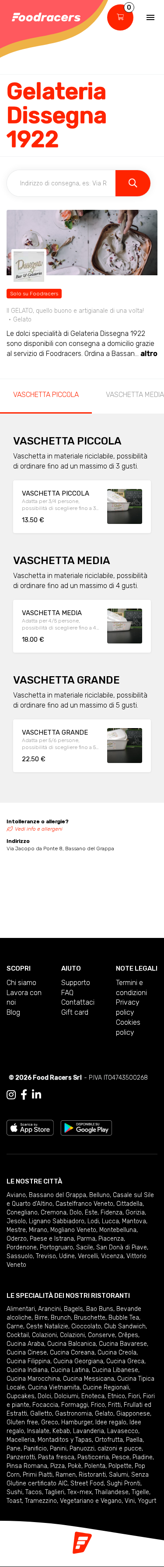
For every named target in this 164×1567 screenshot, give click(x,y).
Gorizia (135, 1212)
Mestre (16, 1230)
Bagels (73, 1309)
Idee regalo (110, 1422)
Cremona (53, 1212)
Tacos (33, 1492)
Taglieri (54, 1492)
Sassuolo (20, 1256)
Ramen (66, 1474)
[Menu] (150, 17)
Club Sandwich (125, 1326)
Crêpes (128, 1335)
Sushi (14, 1492)
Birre (41, 1317)
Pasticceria (93, 1457)
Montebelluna (117, 1230)
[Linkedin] (36, 1095)
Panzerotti (21, 1457)
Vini (130, 1501)
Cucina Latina (70, 1370)
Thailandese (112, 1492)
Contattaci (77, 1002)
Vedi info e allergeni (39, 829)
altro (148, 353)
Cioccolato (86, 1326)
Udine (67, 1256)
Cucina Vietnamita (54, 1387)
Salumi (118, 1474)
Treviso (46, 1256)
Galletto (41, 1413)
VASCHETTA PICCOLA (46, 394)
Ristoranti (92, 1474)
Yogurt (147, 1501)
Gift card (74, 1012)
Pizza (57, 1466)
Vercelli (88, 1256)
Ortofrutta (109, 1440)
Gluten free (22, 1422)
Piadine (143, 1457)
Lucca (110, 1221)
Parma (86, 1238)
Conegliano (22, 1212)
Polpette (120, 1466)
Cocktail (18, 1335)
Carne (15, 1326)
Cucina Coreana (72, 1352)
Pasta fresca (56, 1457)
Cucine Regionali (106, 1387)
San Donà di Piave (121, 1247)
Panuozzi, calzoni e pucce (106, 1448)
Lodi (93, 1221)
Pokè (74, 1466)
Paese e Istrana (52, 1238)
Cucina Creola (117, 1352)
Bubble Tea (123, 1317)
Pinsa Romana (27, 1466)
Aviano (16, 1195)
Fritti (114, 1405)
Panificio (35, 1448)
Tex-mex (79, 1492)
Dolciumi (66, 1396)
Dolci (44, 1396)
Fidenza (111, 1212)
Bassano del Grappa (57, 1195)
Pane (14, 1448)
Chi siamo (21, 983)
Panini (58, 1448)
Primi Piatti (37, 1474)
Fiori (134, 1396)
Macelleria (21, 1440)
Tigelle (140, 1492)
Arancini (49, 1309)
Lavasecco (122, 1431)
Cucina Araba (25, 1344)
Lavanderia (88, 1431)
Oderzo (17, 1238)
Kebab (61, 1431)
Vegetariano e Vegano (91, 1501)
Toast (14, 1501)
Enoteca (93, 1396)
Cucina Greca (125, 1361)
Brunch (61, 1317)
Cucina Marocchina (33, 1378)
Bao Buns (99, 1309)
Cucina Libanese (115, 1370)
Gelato (104, 1413)
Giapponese (133, 1413)
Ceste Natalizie (47, 1326)
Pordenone (22, 1247)
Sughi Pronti (123, 1483)
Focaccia (45, 1405)
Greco (49, 1422)
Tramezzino (41, 1501)
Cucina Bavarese (123, 1344)
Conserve (101, 1335)
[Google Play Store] (86, 1127)
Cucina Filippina (28, 1361)
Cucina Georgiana (78, 1361)
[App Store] (30, 1127)
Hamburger (76, 1422)
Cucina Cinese (27, 1352)
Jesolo (16, 1221)
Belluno (99, 1195)
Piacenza (111, 1238)
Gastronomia (73, 1413)
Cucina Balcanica (71, 1344)
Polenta (94, 1466)
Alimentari (21, 1309)
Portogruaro (56, 1247)
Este (91, 1212)
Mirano (38, 1230)
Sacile (84, 1247)
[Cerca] (132, 183)
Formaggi (74, 1405)
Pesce (120, 1457)
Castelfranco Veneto (84, 1204)
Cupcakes (21, 1396)
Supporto (75, 983)
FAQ (67, 993)
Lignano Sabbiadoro (56, 1221)
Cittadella (129, 1204)
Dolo (76, 1212)
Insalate (38, 1431)
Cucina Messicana (88, 1378)
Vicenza (112, 1256)
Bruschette (89, 1317)
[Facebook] (24, 1095)
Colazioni (44, 1335)
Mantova (134, 1221)
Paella (134, 1440)
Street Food (87, 1483)
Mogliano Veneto (73, 1230)
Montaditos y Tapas (65, 1440)
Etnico (116, 1396)
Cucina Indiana (27, 1370)
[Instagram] (11, 1095)
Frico (98, 1405)
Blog (13, 1012)
